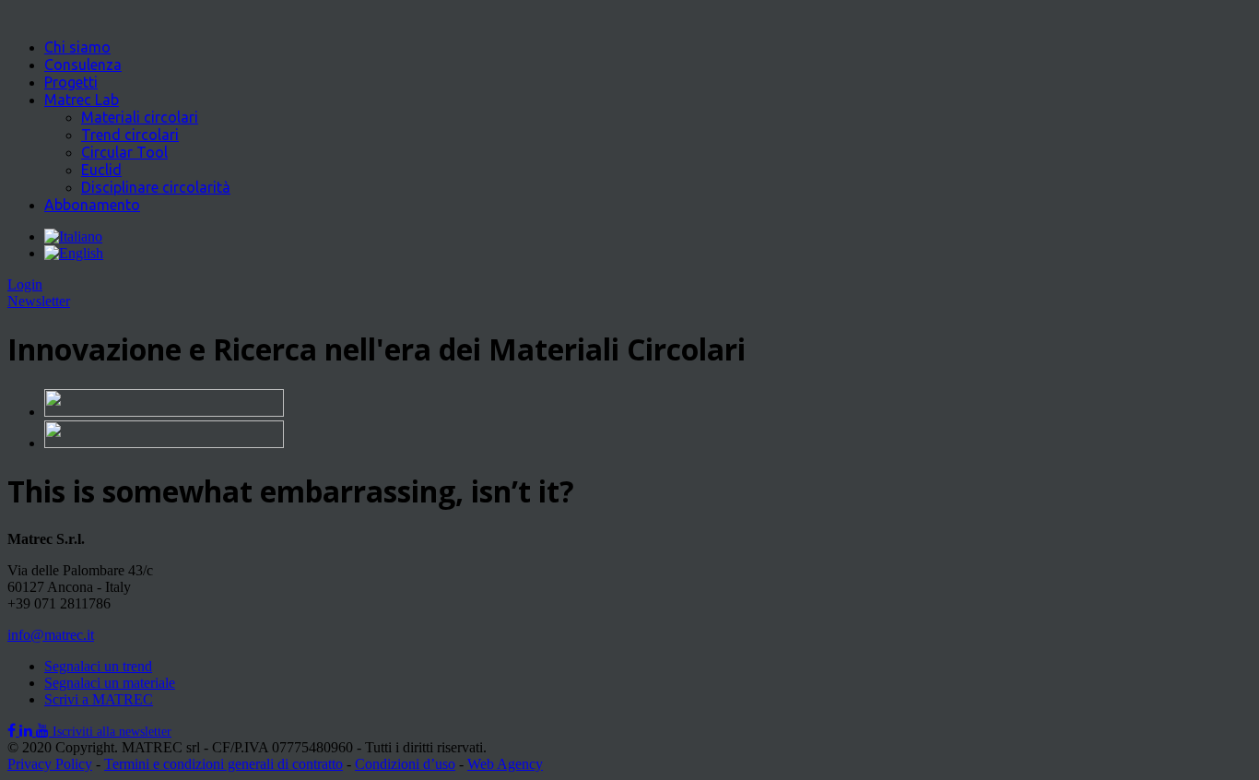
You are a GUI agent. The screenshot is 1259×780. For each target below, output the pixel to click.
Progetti (71, 82)
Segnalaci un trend (98, 666)
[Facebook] (13, 731)
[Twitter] (27, 731)
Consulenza (83, 64)
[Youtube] (44, 731)
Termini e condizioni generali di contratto (223, 764)
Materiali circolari (139, 117)
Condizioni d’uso (405, 764)
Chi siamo (77, 47)
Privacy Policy (49, 764)
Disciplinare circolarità (155, 187)
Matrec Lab (81, 99)
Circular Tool (124, 152)
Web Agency (505, 764)
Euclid (101, 169)
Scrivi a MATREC (98, 699)
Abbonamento (92, 204)
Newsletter (38, 301)
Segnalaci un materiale (109, 683)
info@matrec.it (50, 635)
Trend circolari (130, 134)
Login (24, 284)
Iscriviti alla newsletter (112, 732)
